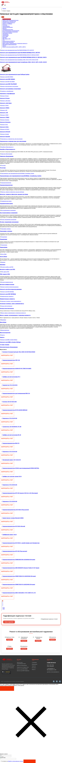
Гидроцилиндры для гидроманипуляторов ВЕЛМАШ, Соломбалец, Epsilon (20, 176)
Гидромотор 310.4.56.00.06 (9, 385)
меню (2, 17)
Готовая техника (4, 344)
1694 (3, 607)
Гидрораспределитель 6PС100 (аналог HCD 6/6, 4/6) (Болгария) (20, 493)
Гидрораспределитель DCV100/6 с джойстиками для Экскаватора (20, 543)
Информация (34, 664)
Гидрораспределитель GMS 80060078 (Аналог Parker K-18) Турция (20, 568)
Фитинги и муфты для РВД (7, 269)
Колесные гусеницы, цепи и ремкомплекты (12, 303)
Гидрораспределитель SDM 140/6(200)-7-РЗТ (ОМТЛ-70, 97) (19, 592)
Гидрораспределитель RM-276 (10, 443)
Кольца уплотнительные (8, 42)
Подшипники (5, 34)
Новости (33, 669)
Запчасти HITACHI (5, 131)
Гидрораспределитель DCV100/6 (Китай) (13, 526)
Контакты (34, 667)
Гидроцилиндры (6, 26)
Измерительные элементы (8, 41)
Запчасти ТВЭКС (4, 108)
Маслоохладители (5, 332)
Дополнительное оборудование (9, 347)
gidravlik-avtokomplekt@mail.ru (53, 671)
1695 (3, 609)
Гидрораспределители (7, 27)
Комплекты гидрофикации (7, 93)
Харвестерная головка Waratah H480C (13, 518)
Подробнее (9, 639)
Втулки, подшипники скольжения (10, 31)
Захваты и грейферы (7, 23)
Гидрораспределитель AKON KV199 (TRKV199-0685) (16, 368)
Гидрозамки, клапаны (7, 33)
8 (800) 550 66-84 (51, 662)
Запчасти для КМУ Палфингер (23, 670)
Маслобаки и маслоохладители (9, 44)
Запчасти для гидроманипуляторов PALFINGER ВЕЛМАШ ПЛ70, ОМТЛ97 (20, 52)
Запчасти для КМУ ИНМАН (7, 79)
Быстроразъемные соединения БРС (10, 30)
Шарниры (4, 37)
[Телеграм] (57, 681)
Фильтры (4, 28)
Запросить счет (7, 355)
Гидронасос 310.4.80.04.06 (9, 501)
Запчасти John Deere (6, 103)
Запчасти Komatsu (5, 122)
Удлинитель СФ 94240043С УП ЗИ (11, 426)
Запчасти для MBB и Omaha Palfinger (10, 342)
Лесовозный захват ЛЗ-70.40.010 (11, 460)
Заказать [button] (29, 761)
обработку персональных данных (15, 761)
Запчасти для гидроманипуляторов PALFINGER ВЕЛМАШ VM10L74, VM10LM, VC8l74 (23, 57)
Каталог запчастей (6, 19)
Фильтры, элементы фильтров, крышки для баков (14, 194)
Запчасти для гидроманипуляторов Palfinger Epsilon (14, 74)
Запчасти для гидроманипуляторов (10, 20)
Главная (4, 8)
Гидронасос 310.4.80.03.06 (9, 484)
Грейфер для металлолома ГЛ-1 (11, 376)
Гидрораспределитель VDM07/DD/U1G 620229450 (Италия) (18, 584)
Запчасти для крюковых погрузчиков (10, 88)
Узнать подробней (9, 622)
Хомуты (4, 45)
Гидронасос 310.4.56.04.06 (9, 451)
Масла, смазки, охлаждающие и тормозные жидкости (14, 43)
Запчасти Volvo (4, 127)
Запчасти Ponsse (5, 98)
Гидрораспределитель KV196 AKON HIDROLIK (14, 410)
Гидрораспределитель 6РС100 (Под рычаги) (14, 551)
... (2, 606)
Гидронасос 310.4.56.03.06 (9, 418)
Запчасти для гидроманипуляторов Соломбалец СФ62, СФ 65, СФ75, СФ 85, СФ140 (23, 62)
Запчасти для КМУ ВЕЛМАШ (8, 294)
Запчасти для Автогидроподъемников (11, 289)
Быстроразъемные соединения (8, 212)
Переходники (5, 35)
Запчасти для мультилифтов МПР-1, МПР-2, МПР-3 (14, 46)
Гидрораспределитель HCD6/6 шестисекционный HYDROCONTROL (20, 468)
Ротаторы (4, 25)
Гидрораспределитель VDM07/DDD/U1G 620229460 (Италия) (19, 576)
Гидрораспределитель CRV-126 (11, 360)
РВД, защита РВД (6, 38)
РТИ (3, 40)
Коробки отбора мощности (8, 22)
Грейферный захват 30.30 (9, 534)
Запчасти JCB (4, 112)
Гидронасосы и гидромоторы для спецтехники (13, 141)
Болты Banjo (5, 36)
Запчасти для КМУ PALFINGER (8, 84)
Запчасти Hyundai (5, 136)
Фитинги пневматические (7, 284)
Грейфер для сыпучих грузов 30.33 (11, 476)
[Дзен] (60, 681)
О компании (34, 662)
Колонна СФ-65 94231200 (9, 401)
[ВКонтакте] (54, 681)
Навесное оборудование (6, 156)
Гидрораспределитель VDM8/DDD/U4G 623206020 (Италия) (18, 559)
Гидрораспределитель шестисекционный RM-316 (16, 393)
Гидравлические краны (7, 29)
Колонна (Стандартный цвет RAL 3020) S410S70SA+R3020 (18, 352)
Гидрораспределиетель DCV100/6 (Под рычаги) (15, 509)
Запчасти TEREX (4, 117)
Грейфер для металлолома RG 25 (11, 435)
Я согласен (7, 688)
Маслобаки (3, 322)
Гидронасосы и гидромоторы (9, 21)
